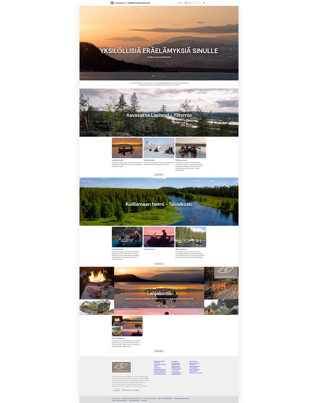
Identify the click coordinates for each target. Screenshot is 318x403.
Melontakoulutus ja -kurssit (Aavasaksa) (160, 373)
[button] (91, 43)
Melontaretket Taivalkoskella (176, 364)
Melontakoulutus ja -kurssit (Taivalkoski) (160, 370)
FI (178, 3)
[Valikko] (204, 3)
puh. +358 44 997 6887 (165, 398)
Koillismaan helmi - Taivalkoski (159, 362)
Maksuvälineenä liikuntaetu (194, 364)
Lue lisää (116, 390)
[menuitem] (192, 3)
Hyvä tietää (175, 371)
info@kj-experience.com (181, 398)
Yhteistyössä (193, 361)
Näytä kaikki (159, 175)
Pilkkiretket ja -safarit (195, 373)
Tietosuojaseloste (134, 400)
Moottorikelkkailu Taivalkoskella (194, 367)
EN (181, 3)
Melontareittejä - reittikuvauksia (177, 373)
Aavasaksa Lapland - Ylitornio (160, 365)
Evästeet (144, 400)
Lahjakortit (175, 361)
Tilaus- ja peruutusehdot (119, 400)
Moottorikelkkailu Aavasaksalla (194, 370)
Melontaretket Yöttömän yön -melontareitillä (176, 368)
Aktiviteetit (157, 368)
